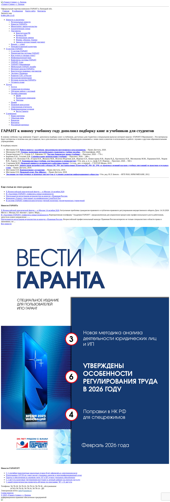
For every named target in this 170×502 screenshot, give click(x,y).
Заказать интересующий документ (30, 42)
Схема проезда (7, 493)
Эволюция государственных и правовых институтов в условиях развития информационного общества (52, 174)
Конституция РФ (23, 33)
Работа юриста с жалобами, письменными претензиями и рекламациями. (53, 150)
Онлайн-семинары (19, 93)
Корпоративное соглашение (32, 170)
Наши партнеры (18, 116)
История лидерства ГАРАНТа (23, 80)
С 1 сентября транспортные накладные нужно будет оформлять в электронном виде (41, 473)
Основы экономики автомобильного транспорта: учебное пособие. (50, 152)
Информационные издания (22, 109)
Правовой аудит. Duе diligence (33, 172)
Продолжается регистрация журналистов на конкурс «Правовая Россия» (37, 196)
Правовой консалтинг (20, 105)
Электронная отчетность (21, 107)
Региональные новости (21, 22)
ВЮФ (18, 96)
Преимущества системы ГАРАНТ (25, 53)
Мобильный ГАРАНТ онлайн (23, 67)
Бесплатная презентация (21, 78)
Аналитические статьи (20, 29)
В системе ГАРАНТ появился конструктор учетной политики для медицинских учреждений (45, 200)
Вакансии (15, 120)
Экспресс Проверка (19, 73)
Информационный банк (21, 58)
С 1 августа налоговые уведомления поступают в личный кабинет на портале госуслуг (43, 480)
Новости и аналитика (15, 20)
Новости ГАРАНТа (19, 24)
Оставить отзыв (17, 82)
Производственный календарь (24, 46)
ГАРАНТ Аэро (17, 62)
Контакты (41, 11)
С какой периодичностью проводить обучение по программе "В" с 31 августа (39, 482)
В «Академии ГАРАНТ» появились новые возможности (30, 194)
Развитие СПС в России (21, 75)
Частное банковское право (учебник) (63, 154)
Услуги (9, 84)
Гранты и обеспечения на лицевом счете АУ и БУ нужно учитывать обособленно (40, 477)
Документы (16, 31)
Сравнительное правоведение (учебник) (49, 156)
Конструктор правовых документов (26, 71)
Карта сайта (30, 11)
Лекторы (19, 100)
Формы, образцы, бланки (26, 40)
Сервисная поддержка (20, 89)
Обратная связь (17, 118)
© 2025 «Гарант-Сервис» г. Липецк (16, 495)
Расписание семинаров (25, 98)
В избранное (17, 11)
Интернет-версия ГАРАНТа (22, 69)
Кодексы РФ (21, 35)
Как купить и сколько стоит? (23, 55)
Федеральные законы (25, 37)
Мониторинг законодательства (24, 26)
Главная (5, 11)
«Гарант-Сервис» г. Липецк (12, 4)
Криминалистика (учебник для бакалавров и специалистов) (49, 161)
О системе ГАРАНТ (14, 49)
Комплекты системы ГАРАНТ (23, 60)
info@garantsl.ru (25, 491)
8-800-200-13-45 (7, 15)
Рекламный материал (20, 125)
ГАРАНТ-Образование (20, 64)
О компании (11, 113)
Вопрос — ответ (18, 44)
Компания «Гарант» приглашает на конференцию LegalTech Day (33, 198)
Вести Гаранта (22, 111)
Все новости (6, 224)
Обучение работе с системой (23, 91)
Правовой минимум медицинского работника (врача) (45, 163)
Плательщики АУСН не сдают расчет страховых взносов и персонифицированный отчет (44, 475)
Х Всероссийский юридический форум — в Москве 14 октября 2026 (35, 192)
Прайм (14, 102)
